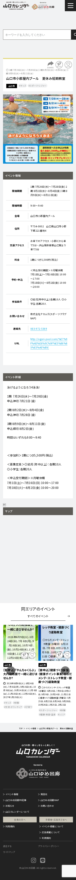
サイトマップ (9, 852)
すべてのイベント (38, 616)
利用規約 (10, 826)
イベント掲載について (52, 826)
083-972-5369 (38, 328)
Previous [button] (10, 670)
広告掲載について (51, 832)
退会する (7, 846)
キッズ (23, 85)
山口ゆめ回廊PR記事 (16, 800)
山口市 (12, 86)
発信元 (44, 794)
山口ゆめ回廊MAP (50, 800)
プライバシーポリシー (48, 846)
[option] (38, 129)
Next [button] (65, 670)
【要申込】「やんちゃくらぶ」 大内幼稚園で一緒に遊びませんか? (20, 674)
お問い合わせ (47, 805)
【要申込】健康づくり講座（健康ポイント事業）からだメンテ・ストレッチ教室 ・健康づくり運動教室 (55, 676)
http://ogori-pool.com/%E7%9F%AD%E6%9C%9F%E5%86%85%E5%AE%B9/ (48, 343)
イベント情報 (11, 794)
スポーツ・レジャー (38, 85)
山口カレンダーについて (17, 811)
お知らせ (9, 805)
